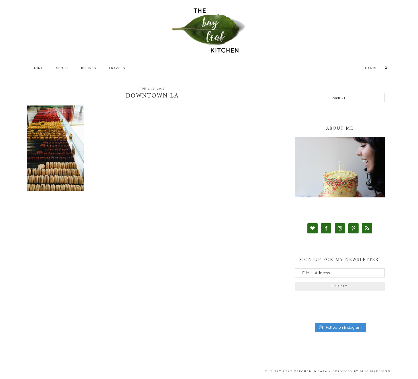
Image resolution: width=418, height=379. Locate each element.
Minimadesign (375, 371)
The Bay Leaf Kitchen (209, 30)
